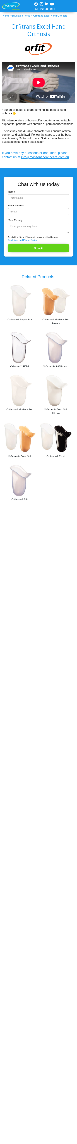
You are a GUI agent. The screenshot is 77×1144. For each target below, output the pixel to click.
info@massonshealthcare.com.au (45, 157)
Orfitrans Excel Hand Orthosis (50, 15)
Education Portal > (22, 15)
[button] (72, 6)
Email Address (16, 205)
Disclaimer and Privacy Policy (22, 240)
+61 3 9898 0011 (44, 9)
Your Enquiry (15, 220)
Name (11, 191)
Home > (7, 15)
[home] (10, 6)
